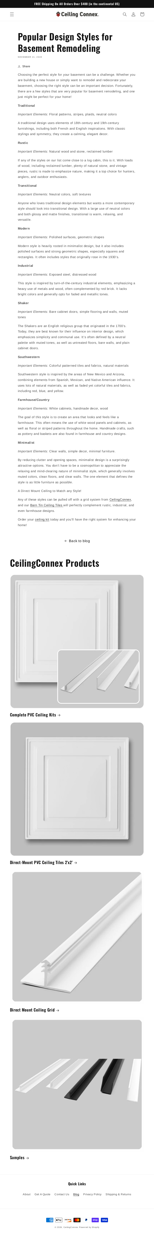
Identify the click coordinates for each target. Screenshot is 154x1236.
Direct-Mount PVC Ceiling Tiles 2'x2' (41, 862)
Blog (76, 1194)
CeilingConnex (120, 499)
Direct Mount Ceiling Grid (32, 1009)
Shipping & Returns (118, 1194)
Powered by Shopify (89, 1227)
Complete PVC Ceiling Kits (33, 714)
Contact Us (61, 1194)
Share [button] (26, 66)
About (26, 1194)
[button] (12, 14)
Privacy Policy (92, 1194)
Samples (17, 1157)
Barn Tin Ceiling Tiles (46, 505)
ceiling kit (42, 519)
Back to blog (79, 541)
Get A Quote (43, 1194)
